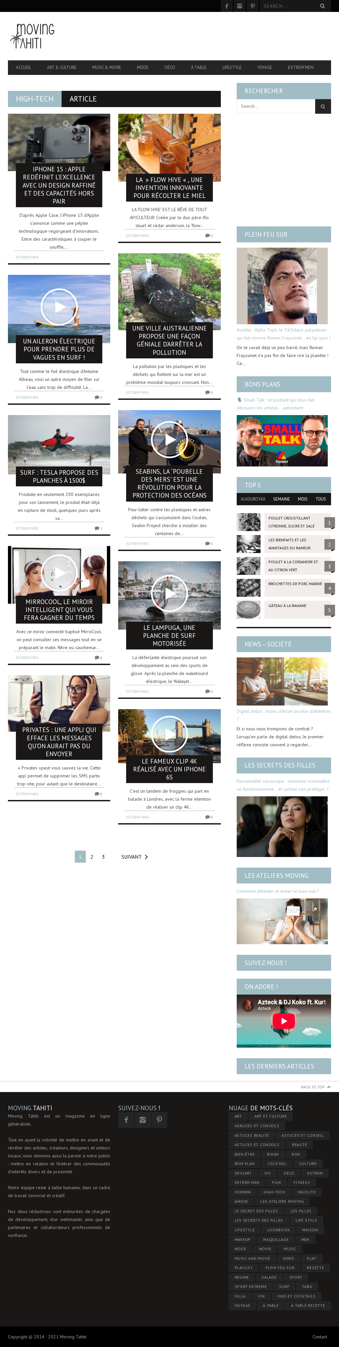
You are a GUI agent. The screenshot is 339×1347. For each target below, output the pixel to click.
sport (296, 1277)
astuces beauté (252, 1135)
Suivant (131, 856)
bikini (273, 1154)
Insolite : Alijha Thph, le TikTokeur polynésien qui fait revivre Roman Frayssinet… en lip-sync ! (283, 334)
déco (289, 1173)
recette (315, 1267)
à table (270, 1305)
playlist (244, 1267)
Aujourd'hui (253, 499)
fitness (302, 1182)
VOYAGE (243, 1305)
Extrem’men (301, 67)
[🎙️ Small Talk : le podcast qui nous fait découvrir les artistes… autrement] (282, 440)
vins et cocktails (296, 1296)
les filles (301, 1210)
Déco (170, 67)
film (276, 1182)
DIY (268, 1173)
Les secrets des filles (280, 765)
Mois (303, 499)
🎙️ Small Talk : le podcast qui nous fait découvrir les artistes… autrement (275, 404)
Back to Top (313, 1086)
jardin (241, 1201)
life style (306, 1220)
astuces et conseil (302, 1135)
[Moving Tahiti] (56, 36)
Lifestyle (232, 67)
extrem (315, 1173)
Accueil (23, 67)
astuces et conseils (257, 1144)
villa (240, 1296)
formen (243, 1192)
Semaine (281, 499)
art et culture (271, 1116)
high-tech (274, 1192)
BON (296, 1154)
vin (261, 1296)
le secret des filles (256, 1210)
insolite (307, 1192)
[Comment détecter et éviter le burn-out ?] (282, 921)
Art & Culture (61, 67)
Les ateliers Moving (277, 876)
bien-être (245, 1154)
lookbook (278, 1229)
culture (308, 1163)
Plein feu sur (266, 234)
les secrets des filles (259, 1220)
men (305, 1239)
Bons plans (262, 384)
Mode (143, 67)
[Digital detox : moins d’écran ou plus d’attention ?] (282, 681)
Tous (320, 499)
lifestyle (245, 1229)
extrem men (247, 1182)
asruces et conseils (257, 1125)
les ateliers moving (282, 1201)
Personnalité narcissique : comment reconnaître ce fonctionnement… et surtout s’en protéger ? (283, 785)
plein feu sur (280, 1267)
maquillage (276, 1239)
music (290, 1248)
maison (310, 1229)
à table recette (308, 1305)
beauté (299, 1144)
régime (242, 1277)
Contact (320, 1337)
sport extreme (251, 1286)
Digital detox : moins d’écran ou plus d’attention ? (283, 715)
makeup (243, 1239)
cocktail (277, 1163)
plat (311, 1258)
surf (284, 1286)
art (238, 1116)
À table (199, 67)
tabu (307, 1286)
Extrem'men (27, 257)
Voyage (265, 67)
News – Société (268, 644)
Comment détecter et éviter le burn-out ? (278, 891)
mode (240, 1248)
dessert (243, 1173)
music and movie (252, 1258)
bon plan (245, 1163)
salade (269, 1277)
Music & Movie (106, 67)
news (288, 1258)
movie (265, 1248)
